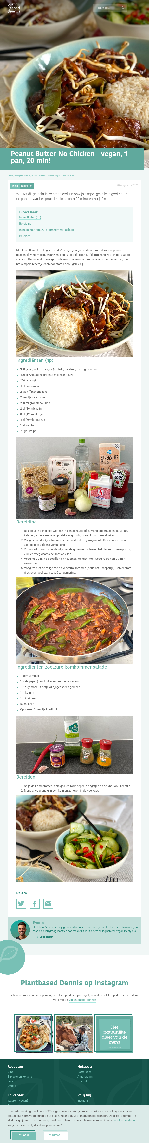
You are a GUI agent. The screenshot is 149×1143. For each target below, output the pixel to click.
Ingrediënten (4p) (30, 217)
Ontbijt (12, 1086)
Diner (27, 176)
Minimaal (55, 1135)
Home (10, 176)
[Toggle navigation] (136, 8)
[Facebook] (35, 904)
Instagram (83, 1100)
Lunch (11, 1081)
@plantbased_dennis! (82, 1000)
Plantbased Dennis (14, 8)
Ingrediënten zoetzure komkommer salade (46, 230)
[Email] (48, 904)
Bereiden (24, 236)
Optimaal (23, 1135)
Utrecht (82, 1081)
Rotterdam (84, 1072)
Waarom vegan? (18, 1100)
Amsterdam (85, 1076)
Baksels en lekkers (20, 1076)
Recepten (19, 176)
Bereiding (25, 223)
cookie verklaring (125, 1120)
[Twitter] (21, 904)
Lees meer (46, 937)
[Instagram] (34, 1034)
